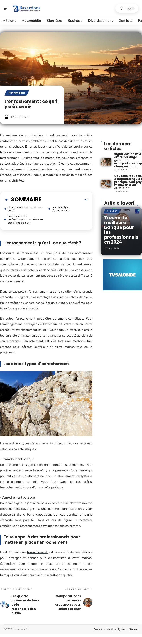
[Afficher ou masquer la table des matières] (64, 199)
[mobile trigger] (7, 8)
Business (111, 211)
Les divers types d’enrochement (61, 208)
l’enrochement (37, 552)
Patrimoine (17, 93)
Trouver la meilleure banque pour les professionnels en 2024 (121, 229)
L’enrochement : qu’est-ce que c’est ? (25, 208)
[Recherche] (121, 8)
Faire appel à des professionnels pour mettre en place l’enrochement (25, 219)
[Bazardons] (26, 8)
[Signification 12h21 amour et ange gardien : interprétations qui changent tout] (106, 162)
